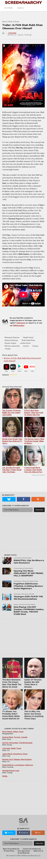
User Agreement (24, 851)
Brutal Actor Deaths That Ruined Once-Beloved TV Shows (12, 441)
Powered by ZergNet (38, 475)
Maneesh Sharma (12, 337)
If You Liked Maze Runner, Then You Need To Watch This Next (33, 412)
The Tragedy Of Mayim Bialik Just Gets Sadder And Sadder (11, 412)
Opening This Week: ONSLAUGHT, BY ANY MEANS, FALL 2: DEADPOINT (29, 573)
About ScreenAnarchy (11, 849)
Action (26, 346)
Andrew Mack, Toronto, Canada (14, 737)
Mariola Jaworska (12, 346)
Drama (35, 346)
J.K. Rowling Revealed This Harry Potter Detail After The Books (11, 470)
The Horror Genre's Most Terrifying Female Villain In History (34, 441)
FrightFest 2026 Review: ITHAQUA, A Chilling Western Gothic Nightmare (28, 586)
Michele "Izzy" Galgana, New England (16, 759)
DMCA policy (18, 325)
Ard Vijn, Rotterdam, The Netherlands (17, 743)
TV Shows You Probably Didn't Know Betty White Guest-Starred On (11, 715)
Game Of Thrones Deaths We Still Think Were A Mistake (33, 683)
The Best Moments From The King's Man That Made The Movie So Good (11, 683)
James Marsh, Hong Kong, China (14, 754)
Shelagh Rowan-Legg (10, 771)
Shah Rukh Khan (28, 340)
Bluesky (10, 833)
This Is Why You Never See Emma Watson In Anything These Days (33, 715)
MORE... (5, 776)
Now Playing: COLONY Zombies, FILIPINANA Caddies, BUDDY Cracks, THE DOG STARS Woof (29, 610)
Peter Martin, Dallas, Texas (12, 732)
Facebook (24, 833)
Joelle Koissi (25, 343)
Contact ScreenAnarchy (32, 849)
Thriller (8, 349)
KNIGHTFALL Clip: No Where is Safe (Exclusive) (29, 561)
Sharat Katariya (11, 340)
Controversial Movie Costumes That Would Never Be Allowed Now (33, 470)
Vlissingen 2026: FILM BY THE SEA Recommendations (28, 597)
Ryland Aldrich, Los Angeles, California (17, 765)
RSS (39, 833)
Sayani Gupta (10, 343)
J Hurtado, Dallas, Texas (11, 748)
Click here (20, 323)
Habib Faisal (28, 337)
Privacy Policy (9, 851)
